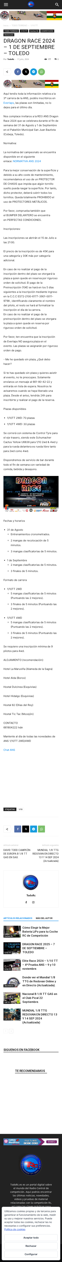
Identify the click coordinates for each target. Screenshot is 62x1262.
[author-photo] (31, 890)
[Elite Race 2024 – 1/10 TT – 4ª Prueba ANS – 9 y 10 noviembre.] (12, 965)
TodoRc (10, 59)
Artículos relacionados (17, 918)
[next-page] (11, 1031)
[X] (25, 71)
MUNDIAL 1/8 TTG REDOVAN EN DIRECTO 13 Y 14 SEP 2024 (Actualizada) (46, 856)
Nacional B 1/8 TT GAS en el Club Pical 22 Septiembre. (39, 998)
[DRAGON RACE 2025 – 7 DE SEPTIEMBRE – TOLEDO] (12, 948)
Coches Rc (34, 31)
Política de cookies (14, 1229)
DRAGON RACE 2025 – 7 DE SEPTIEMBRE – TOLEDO (38, 948)
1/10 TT (34, 25)
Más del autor (44, 918)
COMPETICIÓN (47, 31)
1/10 (20, 809)
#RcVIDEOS (9, 986)
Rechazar (31, 1245)
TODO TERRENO (19, 25)
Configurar (31, 1254)
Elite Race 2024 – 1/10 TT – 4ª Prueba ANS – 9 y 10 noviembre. (40, 964)
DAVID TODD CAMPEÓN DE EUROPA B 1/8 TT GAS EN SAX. (16, 854)
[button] (5, 4)
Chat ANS (9, 750)
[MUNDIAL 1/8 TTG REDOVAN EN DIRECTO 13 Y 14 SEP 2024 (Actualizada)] (12, 1014)
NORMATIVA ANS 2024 (27, 161)
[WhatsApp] (41, 71)
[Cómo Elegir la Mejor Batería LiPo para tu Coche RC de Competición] (12, 932)
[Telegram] (33, 71)
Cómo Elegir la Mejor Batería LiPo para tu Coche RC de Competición (40, 931)
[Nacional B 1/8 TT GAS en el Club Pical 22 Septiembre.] (12, 998)
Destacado (8, 34)
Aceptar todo (31, 1237)
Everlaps (8, 102)
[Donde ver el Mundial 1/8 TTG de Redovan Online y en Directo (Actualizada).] (12, 981)
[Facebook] (17, 71)
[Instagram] (35, 902)
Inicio (5, 25)
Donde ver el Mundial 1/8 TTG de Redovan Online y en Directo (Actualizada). (39, 981)
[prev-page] (5, 1031)
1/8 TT (7, 1002)
